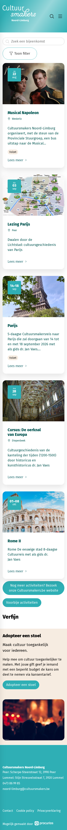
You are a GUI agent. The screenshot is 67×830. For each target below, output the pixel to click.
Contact (8, 810)
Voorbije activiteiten (22, 603)
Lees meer (16, 160)
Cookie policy (25, 810)
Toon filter (22, 53)
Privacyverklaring (48, 810)
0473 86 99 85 (11, 783)
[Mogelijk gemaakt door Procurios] (44, 824)
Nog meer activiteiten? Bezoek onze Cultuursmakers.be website (33, 587)
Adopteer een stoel (21, 685)
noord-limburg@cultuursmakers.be (26, 789)
